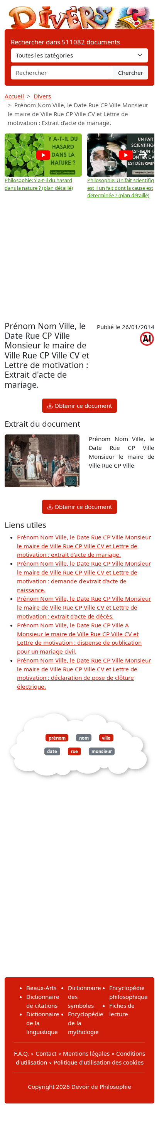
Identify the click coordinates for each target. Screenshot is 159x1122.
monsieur (101, 751)
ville (106, 738)
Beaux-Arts (41, 988)
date (52, 751)
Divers (42, 96)
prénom (57, 738)
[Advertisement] (79, 257)
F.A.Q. (21, 1053)
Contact (46, 1053)
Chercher (130, 72)
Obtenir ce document (82, 405)
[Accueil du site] (79, 14)
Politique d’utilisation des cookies (99, 1062)
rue (74, 751)
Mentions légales (86, 1053)
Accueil (14, 96)
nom (84, 738)
